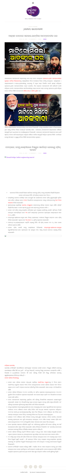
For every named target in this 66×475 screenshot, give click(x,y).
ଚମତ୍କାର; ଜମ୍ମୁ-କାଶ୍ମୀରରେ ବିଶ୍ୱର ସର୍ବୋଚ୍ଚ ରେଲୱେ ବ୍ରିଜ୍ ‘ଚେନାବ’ (33, 148)
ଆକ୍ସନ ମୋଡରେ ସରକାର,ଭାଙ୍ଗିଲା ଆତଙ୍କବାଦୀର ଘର (33, 35)
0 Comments (33, 39)
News (45, 39)
